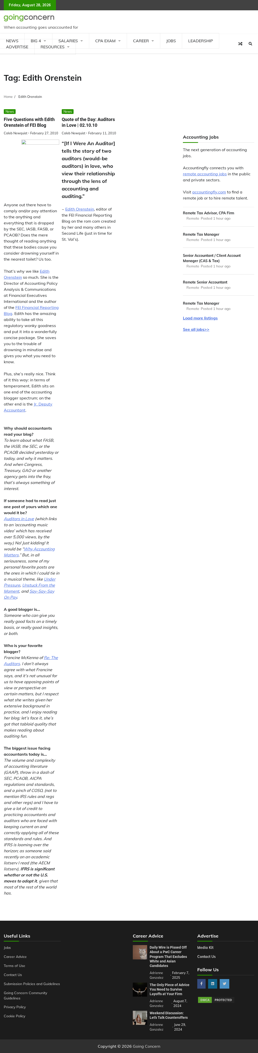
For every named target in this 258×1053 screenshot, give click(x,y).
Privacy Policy (15, 1007)
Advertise (17, 46)
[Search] (250, 44)
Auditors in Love (19, 518)
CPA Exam (105, 40)
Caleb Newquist (15, 133)
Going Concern (146, 1046)
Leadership (200, 40)
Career (141, 40)
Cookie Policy (14, 1016)
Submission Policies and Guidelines (32, 984)
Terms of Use (14, 965)
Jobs (171, 40)
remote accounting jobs (205, 173)
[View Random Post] (240, 44)
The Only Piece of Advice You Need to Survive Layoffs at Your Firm (169, 989)
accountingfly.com (209, 191)
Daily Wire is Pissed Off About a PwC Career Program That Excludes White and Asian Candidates (168, 956)
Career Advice (15, 956)
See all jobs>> (196, 329)
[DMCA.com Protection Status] (216, 1002)
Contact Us (13, 975)
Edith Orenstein (79, 209)
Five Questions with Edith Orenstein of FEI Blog (29, 122)
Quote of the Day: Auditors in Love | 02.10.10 (88, 122)
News (10, 111)
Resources (52, 46)
